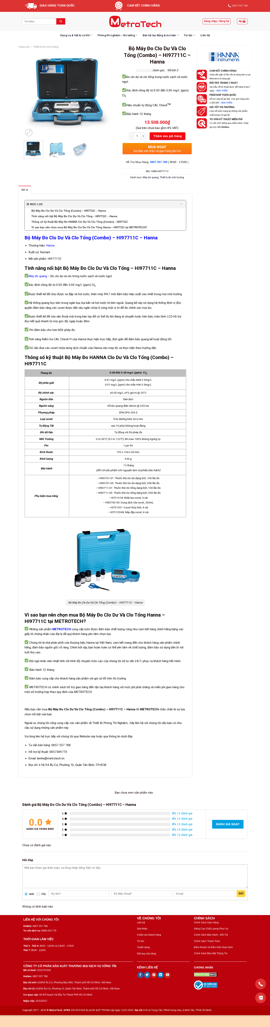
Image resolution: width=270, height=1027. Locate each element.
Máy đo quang (151, 177)
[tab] (24, 190)
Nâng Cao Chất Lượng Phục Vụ (211, 928)
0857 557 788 (158, 162)
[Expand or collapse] (181, 204)
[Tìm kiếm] (60, 21)
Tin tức (188, 35)
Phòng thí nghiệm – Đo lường (116, 35)
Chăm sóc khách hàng (149, 934)
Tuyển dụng (143, 947)
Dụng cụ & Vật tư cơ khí (75, 35)
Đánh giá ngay (228, 824)
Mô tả (25, 190)
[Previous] (30, 93)
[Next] (106, 93)
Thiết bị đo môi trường (46, 46)
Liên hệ (205, 35)
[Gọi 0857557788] (260, 984)
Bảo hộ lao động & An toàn (159, 35)
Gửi (241, 893)
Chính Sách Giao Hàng (206, 922)
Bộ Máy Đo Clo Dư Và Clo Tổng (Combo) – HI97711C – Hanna (91, 238)
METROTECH (61, 629)
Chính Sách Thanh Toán (207, 941)
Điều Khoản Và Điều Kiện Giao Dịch (213, 947)
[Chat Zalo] (260, 997)
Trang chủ (24, 46)
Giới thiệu (142, 928)
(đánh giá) (159, 70)
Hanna (50, 245)
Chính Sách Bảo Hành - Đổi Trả (211, 934)
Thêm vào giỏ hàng (167, 136)
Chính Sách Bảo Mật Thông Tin (211, 953)
